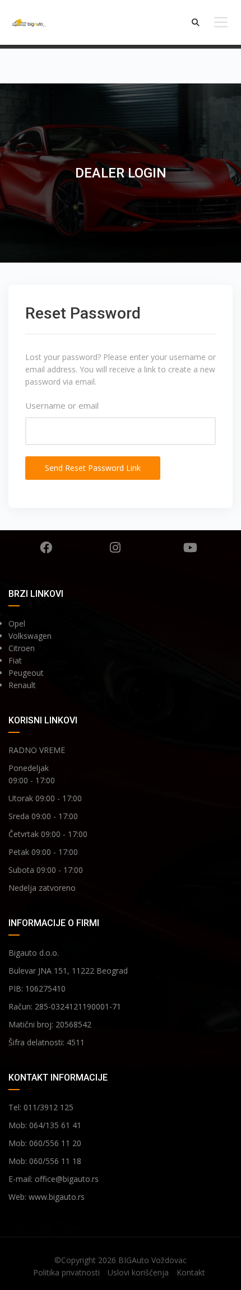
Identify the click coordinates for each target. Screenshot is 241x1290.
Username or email (62, 405)
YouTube (190, 547)
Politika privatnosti (66, 1272)
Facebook (45, 547)
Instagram (115, 547)
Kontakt (191, 1272)
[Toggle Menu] (221, 22)
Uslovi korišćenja (138, 1272)
